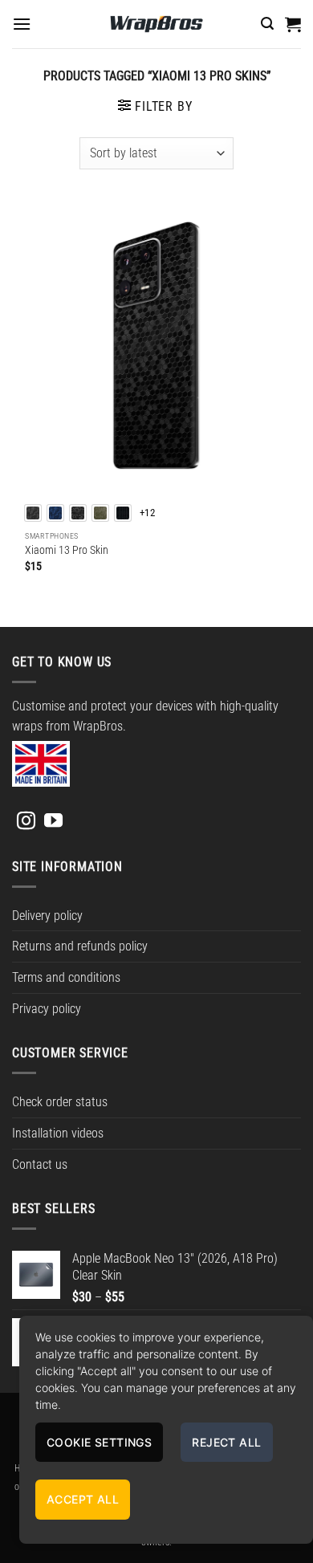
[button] (21, 23)
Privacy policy (46, 1008)
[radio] (33, 513)
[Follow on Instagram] (26, 822)
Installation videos (58, 1133)
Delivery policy (47, 915)
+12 (147, 513)
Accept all (83, 1499)
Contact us (39, 1164)
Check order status (60, 1101)
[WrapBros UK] (156, 24)
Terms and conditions (66, 977)
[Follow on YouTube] (53, 822)
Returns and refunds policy (80, 946)
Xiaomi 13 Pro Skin (66, 549)
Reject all (226, 1442)
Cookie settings (99, 1442)
